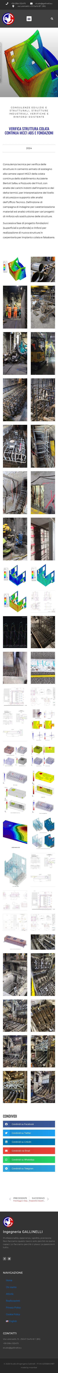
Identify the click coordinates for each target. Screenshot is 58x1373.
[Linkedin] (9, 1258)
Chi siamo (11, 1287)
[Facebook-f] (4, 1258)
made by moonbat (29, 1367)
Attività (9, 1294)
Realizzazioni (13, 1300)
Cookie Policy (13, 1314)
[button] (29, 18)
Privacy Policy (13, 1307)
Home (9, 1280)
